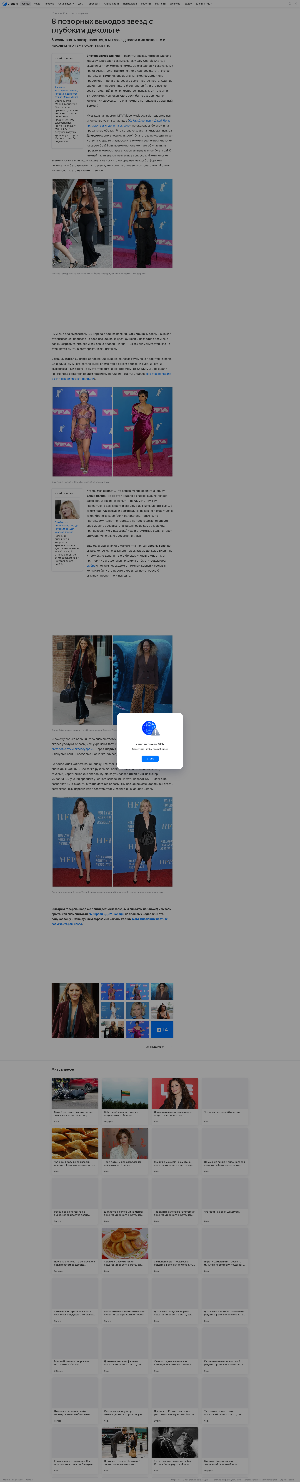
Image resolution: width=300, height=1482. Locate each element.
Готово (150, 758)
